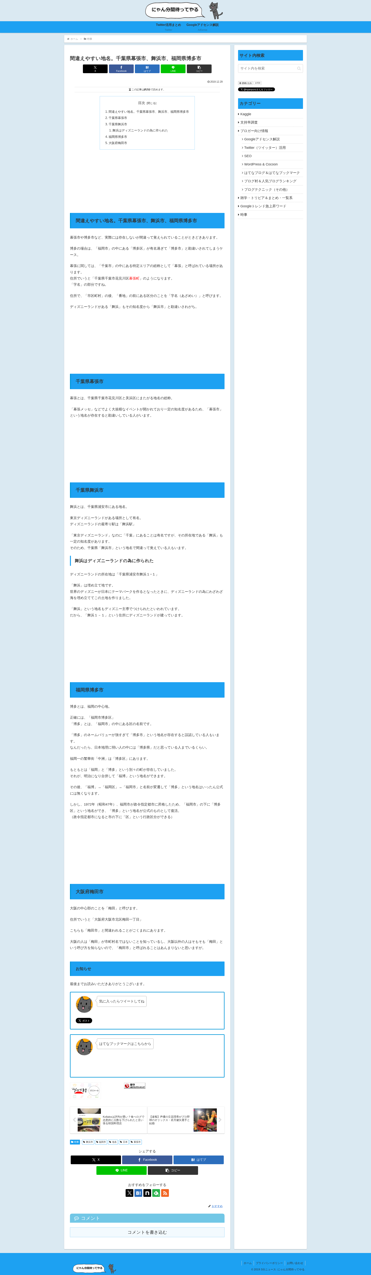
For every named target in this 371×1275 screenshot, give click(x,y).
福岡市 (102, 1142)
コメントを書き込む (147, 1232)
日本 (125, 1142)
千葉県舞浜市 (118, 124)
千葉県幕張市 (118, 117)
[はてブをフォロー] (138, 1193)
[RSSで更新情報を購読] (165, 1193)
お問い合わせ (295, 1263)
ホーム (248, 1263)
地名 (114, 1142)
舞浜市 (89, 1142)
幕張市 (137, 1142)
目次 (141, 103)
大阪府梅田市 (118, 143)
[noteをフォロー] (147, 1193)
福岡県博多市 (118, 136)
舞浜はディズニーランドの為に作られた (140, 130)
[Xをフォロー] (129, 1193)
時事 (76, 1142)
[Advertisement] (147, 181)
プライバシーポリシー (269, 1263)
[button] (199, 68)
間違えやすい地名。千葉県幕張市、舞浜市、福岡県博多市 (149, 111)
